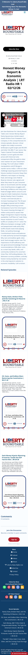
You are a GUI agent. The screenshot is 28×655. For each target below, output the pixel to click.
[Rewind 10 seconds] (3, 100)
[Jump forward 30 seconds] (7, 100)
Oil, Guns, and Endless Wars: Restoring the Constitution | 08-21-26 (13, 378)
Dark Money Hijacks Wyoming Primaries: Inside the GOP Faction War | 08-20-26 (13, 457)
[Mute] (25, 96)
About (14, 562)
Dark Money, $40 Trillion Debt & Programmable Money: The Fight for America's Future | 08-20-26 (14, 625)
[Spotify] (4, 588)
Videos (14, 558)
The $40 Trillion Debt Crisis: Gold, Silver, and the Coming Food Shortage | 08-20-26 (14, 641)
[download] (19, 101)
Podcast (14, 555)
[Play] (4, 97)
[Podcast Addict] (13, 588)
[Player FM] (9, 588)
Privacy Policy (14, 575)
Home (15, 552)
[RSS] (22, 588)
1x (13, 100)
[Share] (23, 101)
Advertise (14, 568)
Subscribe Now (14, 49)
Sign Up (14, 539)
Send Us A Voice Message (20, 653)
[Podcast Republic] (18, 588)
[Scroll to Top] (25, 649)
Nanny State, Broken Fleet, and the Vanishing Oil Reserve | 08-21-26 (13, 299)
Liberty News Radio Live (15, 565)
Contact (15, 571)
